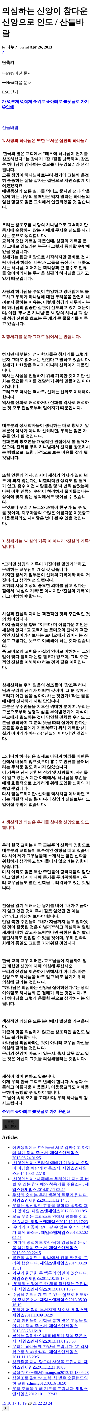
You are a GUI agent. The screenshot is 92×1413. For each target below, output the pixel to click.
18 (19, 1403)
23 (45, 1403)
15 (4, 1403)
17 (14, 1403)
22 (40, 1403)
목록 (10, 1124)
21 (35, 1403)
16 (9, 1403)
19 (24, 1403)
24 (50, 1403)
